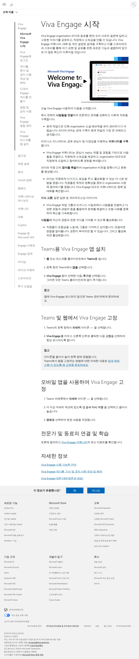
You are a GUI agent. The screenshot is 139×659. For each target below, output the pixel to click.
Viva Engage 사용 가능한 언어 (58, 464)
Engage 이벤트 (26, 245)
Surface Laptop (10, 513)
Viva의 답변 (25, 180)
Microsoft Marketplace (58, 583)
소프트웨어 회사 (56, 594)
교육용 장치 (99, 513)
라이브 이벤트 (26, 270)
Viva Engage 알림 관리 (26, 121)
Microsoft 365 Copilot (13, 594)
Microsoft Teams (11, 600)
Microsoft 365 (9, 529)
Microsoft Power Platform (59, 589)
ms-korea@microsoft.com (38, 642)
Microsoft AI (9, 561)
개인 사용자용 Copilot (13, 524)
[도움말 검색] (12, 4)
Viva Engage (22, 26)
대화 (20, 217)
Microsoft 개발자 (56, 561)
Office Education (100, 529)
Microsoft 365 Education (104, 524)
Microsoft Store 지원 (57, 519)
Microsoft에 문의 (35, 626)
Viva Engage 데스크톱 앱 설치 (25, 138)
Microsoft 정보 (100, 567)
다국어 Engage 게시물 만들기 (26, 95)
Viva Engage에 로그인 (25, 56)
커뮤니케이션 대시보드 (26, 198)
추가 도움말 (25, 286)
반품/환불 (53, 524)
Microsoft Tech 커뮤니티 (59, 578)
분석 (20, 172)
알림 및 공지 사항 (26, 109)
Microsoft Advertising (13, 589)
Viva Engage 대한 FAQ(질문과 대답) (62, 478)
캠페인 (22, 188)
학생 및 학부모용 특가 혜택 (105, 540)
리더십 (22, 261)
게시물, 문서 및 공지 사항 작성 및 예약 (26, 74)
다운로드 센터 (55, 513)
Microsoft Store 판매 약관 (32, 654)
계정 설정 (23, 163)
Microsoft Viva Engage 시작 (25, 40)
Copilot (22, 225)
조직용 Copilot (10, 519)
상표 (97, 626)
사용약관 (87, 626)
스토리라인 (24, 278)
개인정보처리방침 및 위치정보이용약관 (62, 626)
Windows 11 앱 (10, 540)
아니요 (96, 490)
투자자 (97, 583)
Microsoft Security (11, 567)
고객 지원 (8, 12)
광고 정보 (108, 626)
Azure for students (101, 546)
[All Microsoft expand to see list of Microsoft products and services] (4, 5)
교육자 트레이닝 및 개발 (104, 535)
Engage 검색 (25, 253)
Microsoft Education (102, 508)
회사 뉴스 (98, 572)
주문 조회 (53, 529)
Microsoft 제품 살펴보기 (14, 535)
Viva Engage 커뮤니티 (74, 442)
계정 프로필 (54, 508)
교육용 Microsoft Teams (104, 519)
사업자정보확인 (36, 645)
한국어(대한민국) (16, 609)
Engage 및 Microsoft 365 (26, 235)
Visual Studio (54, 600)
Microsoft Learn (55, 567)
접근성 (22, 155)
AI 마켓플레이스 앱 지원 (59, 572)
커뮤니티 (23, 208)
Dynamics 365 (10, 578)
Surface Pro (8, 508)
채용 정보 (98, 561)
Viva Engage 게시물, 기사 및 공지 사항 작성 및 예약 (71, 471)
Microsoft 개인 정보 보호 (104, 578)
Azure (6, 572)
